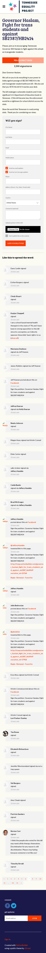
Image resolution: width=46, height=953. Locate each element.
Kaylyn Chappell (17, 313)
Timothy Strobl (17, 863)
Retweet (20, 577)
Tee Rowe (15, 732)
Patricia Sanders (18, 814)
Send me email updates (16, 168)
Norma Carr (16, 831)
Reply (13, 577)
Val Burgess (15, 783)
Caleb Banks (16, 485)
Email (7, 148)
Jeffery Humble (17, 471)
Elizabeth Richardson (19, 749)
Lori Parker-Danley (19, 718)
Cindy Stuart (16, 296)
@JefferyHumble (18, 545)
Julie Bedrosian (17, 605)
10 (40, 879)
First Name (8, 127)
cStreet (27, 948)
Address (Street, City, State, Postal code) (17, 187)
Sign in (7, 939)
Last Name (8, 137)
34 (13, 883)
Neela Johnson (17, 423)
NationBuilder (22, 945)
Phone (7, 177)
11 (4, 883)
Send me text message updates (18, 172)
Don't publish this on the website (19, 236)
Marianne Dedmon (18, 349)
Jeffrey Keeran (17, 406)
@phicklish (15, 632)
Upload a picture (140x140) (14, 223)
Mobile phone (9, 158)
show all (14, 338)
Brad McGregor (17, 502)
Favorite (28, 577)
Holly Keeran (24, 409)
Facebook (15, 383)
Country (7, 198)
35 (17, 883)
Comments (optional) (11, 209)
